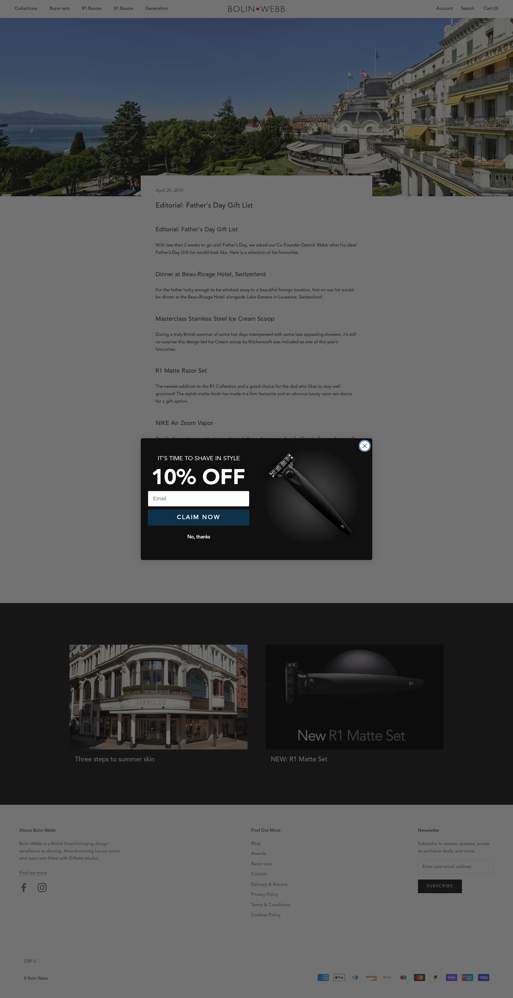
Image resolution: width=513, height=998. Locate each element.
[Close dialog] (365, 446)
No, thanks (198, 537)
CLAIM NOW (198, 518)
